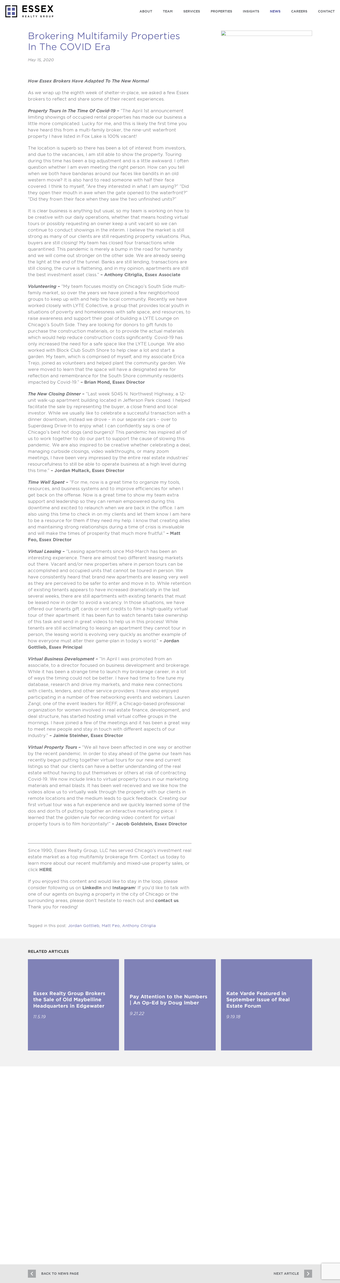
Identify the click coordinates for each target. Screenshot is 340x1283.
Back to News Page (60, 1274)
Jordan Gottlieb (83, 926)
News (275, 11)
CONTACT (326, 11)
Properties (221, 11)
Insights (251, 11)
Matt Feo (111, 926)
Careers (299, 11)
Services (191, 11)
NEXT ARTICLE (286, 1274)
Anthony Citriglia (139, 926)
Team (168, 11)
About (145, 11)
